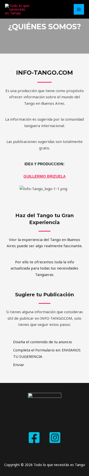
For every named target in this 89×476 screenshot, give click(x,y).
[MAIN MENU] (79, 9)
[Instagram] (55, 437)
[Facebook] (34, 437)
